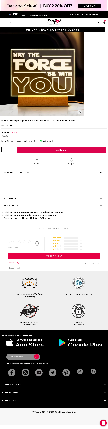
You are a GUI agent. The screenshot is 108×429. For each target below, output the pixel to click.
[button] (4, 22)
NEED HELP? (93, 14)
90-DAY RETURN (37, 218)
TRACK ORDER (73, 14)
